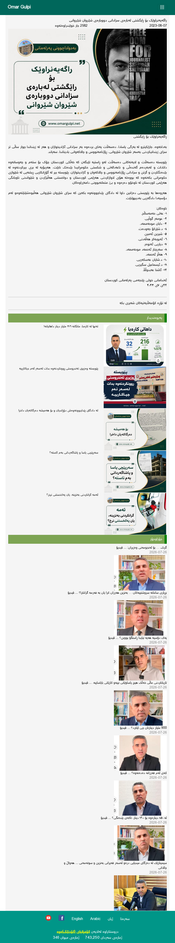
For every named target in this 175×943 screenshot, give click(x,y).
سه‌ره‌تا (125, 919)
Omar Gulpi (19, 7)
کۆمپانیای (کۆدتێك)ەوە (73, 932)
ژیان (110, 919)
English (77, 919)
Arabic (95, 919)
